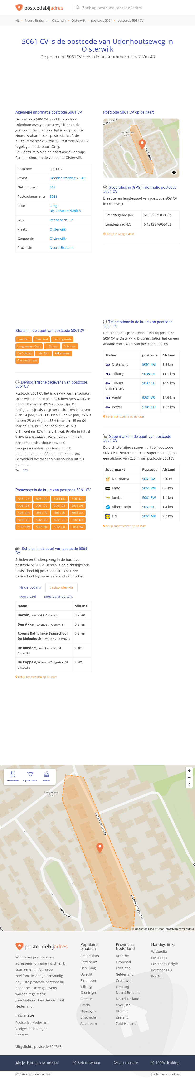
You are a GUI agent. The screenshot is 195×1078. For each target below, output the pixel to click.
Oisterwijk (58, 229)
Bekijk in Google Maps (120, 234)
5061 (53, 196)
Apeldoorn (88, 1023)
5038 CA (148, 373)
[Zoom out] (189, 777)
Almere (86, 998)
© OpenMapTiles (143, 929)
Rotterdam (88, 962)
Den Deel (41, 339)
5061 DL (77, 499)
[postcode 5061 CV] (42, 8)
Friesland (123, 968)
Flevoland (123, 962)
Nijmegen (88, 1011)
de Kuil (43, 353)
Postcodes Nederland (32, 1022)
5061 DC (41, 506)
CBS (25, 470)
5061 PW (24, 527)
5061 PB (41, 527)
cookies (174, 1074)
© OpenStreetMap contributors (174, 929)
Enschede (88, 1017)
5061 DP (41, 499)
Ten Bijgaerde (62, 339)
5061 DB (23, 506)
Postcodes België (164, 964)
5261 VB (148, 397)
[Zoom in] (189, 770)
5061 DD (42, 520)
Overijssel (124, 1005)
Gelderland (125, 974)
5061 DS (59, 506)
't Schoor (70, 346)
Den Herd (23, 339)
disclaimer (158, 1074)
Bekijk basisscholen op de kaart (37, 677)
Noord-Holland (127, 998)
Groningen (88, 992)
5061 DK (77, 520)
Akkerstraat (62, 353)
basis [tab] (61, 587)
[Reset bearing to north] (189, 784)
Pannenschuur (61, 220)
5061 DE (59, 520)
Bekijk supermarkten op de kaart (125, 526)
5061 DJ (59, 513)
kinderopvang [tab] (30, 587)
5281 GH (149, 407)
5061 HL (148, 507)
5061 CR (59, 527)
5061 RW (77, 527)
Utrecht (86, 974)
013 (52, 187)
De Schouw (24, 353)
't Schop (52, 346)
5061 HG (149, 364)
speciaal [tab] (58, 596)
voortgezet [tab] (28, 596)
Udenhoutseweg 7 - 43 (67, 178)
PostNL (156, 976)
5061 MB (149, 516)
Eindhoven (88, 980)
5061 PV (41, 513)
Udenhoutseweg (138, 41)
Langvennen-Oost (29, 346)
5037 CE (148, 383)
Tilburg (86, 986)
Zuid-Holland (126, 1023)
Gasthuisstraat (27, 360)
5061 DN (59, 499)
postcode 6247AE (47, 1046)
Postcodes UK (162, 970)
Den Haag (88, 968)
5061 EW (149, 497)
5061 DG (77, 506)
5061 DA (77, 513)
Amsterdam (89, 955)
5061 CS (23, 520)
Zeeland (122, 1017)
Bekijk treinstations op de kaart (124, 416)
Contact (21, 1035)
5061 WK (149, 488)
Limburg (122, 986)
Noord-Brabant (62, 247)
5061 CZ (23, 499)
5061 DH (24, 513)
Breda (85, 1005)
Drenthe (122, 955)
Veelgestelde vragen (31, 1028)
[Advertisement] (97, 82)
